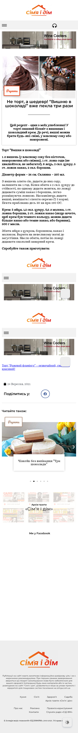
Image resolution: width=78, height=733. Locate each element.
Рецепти (11, 90)
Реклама (34, 708)
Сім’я (36, 697)
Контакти (34, 712)
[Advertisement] (39, 585)
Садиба (68, 697)
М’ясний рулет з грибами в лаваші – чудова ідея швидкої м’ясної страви (39, 464)
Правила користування (59, 708)
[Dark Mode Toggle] (67, 722)
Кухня (23, 697)
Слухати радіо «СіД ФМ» (59, 712)
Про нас (18, 708)
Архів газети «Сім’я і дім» (58, 700)
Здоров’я (52, 697)
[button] (45, 394)
